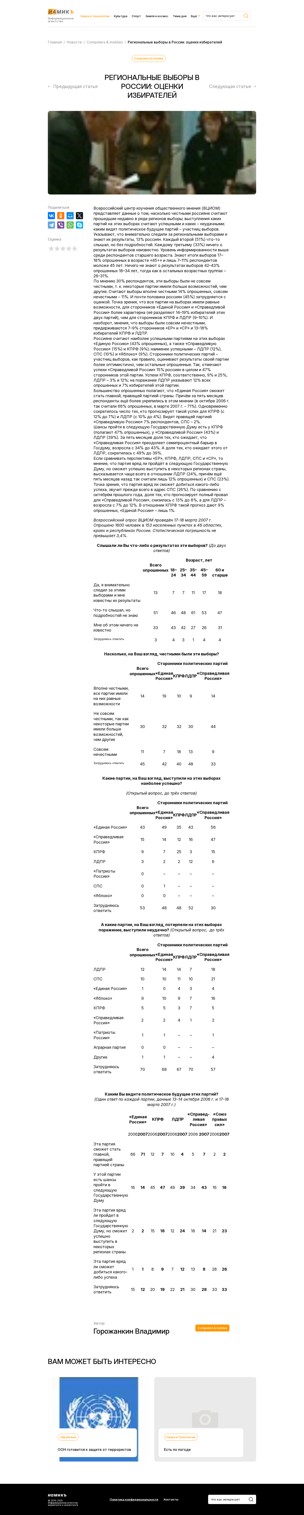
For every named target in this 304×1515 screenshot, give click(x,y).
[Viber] (60, 225)
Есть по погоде (177, 1449)
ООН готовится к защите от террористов (94, 1449)
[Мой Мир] (70, 215)
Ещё (194, 16)
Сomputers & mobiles (148, 58)
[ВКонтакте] (51, 215)
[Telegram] (51, 225)
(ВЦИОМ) (211, 208)
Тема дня (179, 16)
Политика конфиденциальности (134, 1499)
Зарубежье (68, 1437)
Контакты (171, 1499)
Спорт (136, 16)
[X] (79, 215)
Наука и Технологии (180, 1437)
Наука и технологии (95, 16)
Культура (120, 16)
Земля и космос (156, 16)
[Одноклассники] (60, 215)
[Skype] (79, 225)
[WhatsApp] (70, 225)
